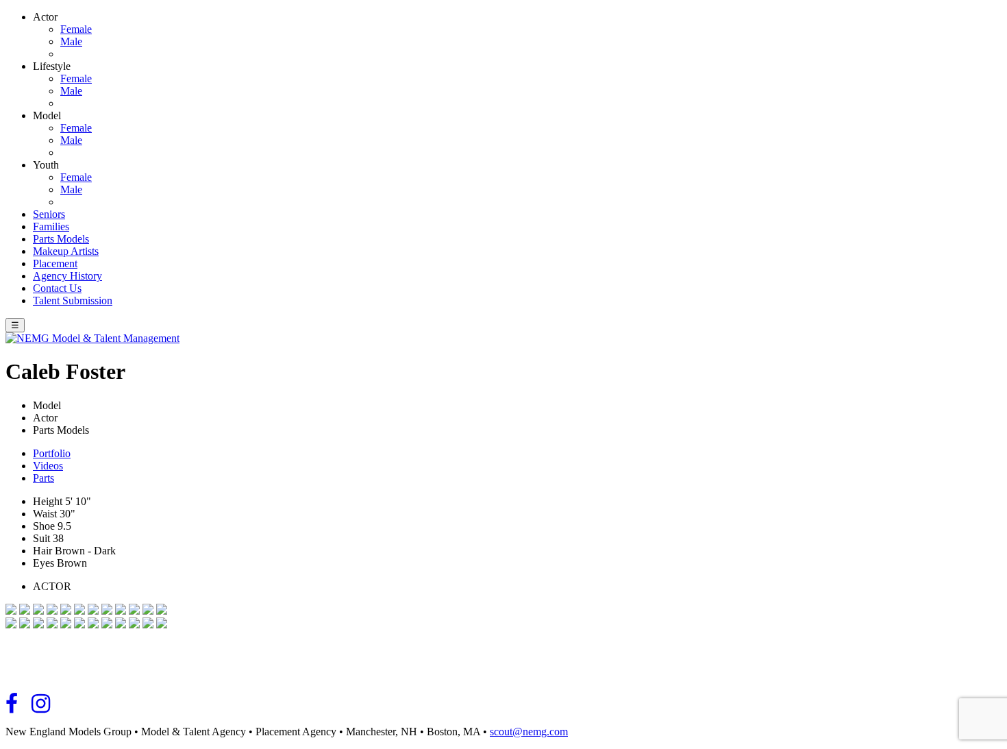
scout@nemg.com (529, 731)
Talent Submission (72, 300)
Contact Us (57, 288)
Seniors (49, 214)
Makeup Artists (66, 251)
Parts (43, 478)
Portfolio (52, 453)
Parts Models (61, 239)
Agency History (67, 276)
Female (76, 29)
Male (71, 41)
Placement (55, 263)
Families (51, 226)
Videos (48, 465)
